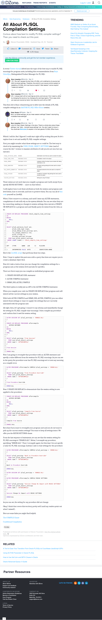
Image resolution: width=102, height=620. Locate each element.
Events (52, 3)
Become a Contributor (9, 595)
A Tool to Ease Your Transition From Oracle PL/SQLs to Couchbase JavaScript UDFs (33, 548)
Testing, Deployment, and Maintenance (74, 7)
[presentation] (34, 232)
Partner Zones (91, 7)
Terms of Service (8, 605)
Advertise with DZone (36, 583)
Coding (59, 7)
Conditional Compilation (12, 522)
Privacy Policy (7, 607)
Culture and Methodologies (14, 7)
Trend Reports (40, 3)
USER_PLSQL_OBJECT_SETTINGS (36, 146)
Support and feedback (9, 585)
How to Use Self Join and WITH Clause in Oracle (20, 557)
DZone (5, 19)
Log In (83, 2)
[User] (93, 2)
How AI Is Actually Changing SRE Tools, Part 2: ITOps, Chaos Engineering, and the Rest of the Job (85, 35)
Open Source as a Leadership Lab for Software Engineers (84, 43)
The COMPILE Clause (11, 518)
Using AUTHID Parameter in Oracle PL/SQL (18, 553)
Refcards (26, 3)
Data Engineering (29, 7)
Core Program (7, 597)
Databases (26, 19)
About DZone (7, 583)
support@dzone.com (35, 599)
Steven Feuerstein (18, 42)
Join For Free (12, 60)
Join (89, 2)
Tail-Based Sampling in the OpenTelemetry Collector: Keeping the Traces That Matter (84, 51)
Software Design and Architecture (45, 7)
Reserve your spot (82, 11)
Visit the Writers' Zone (9, 599)
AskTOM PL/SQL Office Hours (32, 107)
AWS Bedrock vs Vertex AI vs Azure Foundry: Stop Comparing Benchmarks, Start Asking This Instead (84, 26)
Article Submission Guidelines (12, 593)
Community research (9, 587)
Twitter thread (15, 69)
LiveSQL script (16, 253)
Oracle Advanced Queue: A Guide (15, 562)
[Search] (99, 2)
